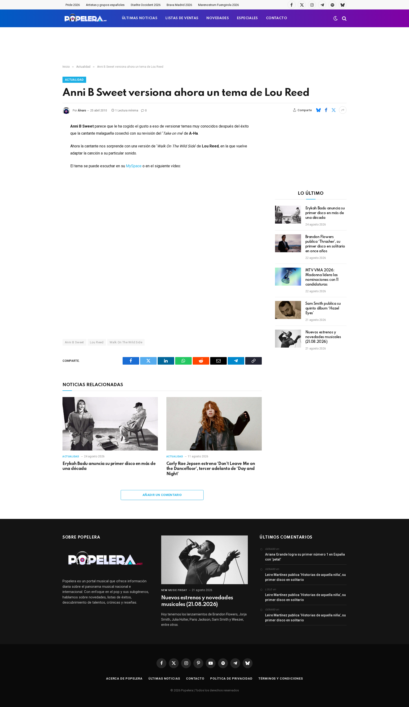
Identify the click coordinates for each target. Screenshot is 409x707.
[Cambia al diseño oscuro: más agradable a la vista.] (335, 18)
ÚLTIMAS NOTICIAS (139, 18)
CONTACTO (276, 18)
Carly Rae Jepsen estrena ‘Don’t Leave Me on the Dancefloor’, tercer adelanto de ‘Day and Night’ (210, 469)
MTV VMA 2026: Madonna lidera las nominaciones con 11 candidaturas (321, 278)
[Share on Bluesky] (318, 110)
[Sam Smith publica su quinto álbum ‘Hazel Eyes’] (288, 310)
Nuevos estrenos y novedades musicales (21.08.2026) (323, 337)
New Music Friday (174, 590)
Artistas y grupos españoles (105, 5)
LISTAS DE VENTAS (181, 18)
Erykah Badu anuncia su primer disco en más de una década (109, 466)
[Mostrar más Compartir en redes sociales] (343, 110)
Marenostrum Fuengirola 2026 (218, 5)
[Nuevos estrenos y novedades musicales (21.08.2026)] (288, 339)
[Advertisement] (204, 46)
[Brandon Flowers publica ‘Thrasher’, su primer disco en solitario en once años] (288, 243)
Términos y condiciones (280, 678)
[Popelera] (86, 18)
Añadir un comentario (162, 495)
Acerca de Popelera (124, 678)
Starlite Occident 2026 (145, 5)
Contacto (195, 678)
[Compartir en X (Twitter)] (333, 110)
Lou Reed (97, 342)
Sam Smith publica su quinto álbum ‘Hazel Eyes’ (323, 308)
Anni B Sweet (74, 342)
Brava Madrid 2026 (179, 5)
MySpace (134, 166)
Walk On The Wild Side (126, 342)
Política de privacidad (231, 678)
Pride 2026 (73, 5)
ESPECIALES (247, 18)
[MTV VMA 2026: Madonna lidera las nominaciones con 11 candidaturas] (288, 277)
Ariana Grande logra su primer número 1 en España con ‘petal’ (305, 556)
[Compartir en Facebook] (325, 110)
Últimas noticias (164, 678)
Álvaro (82, 110)
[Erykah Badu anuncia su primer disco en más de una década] (110, 424)
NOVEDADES (217, 18)
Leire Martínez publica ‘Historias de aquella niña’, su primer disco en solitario (305, 577)
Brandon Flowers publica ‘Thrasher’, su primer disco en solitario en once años (325, 244)
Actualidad (74, 79)
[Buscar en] (344, 18)
